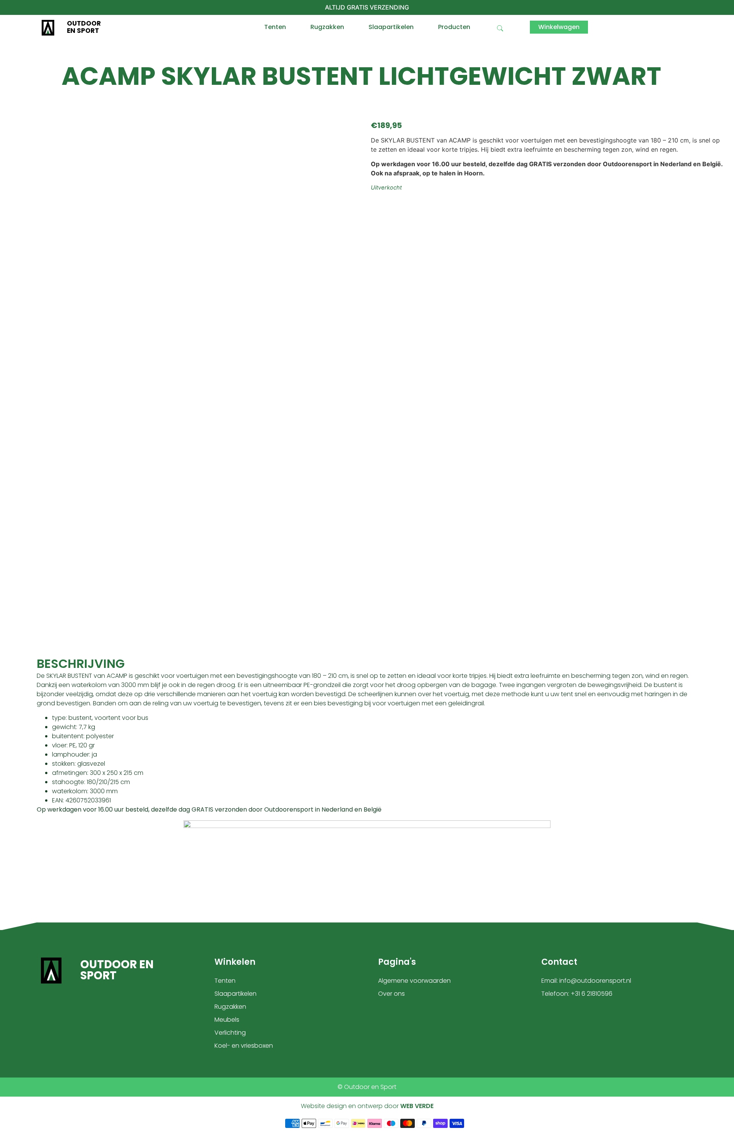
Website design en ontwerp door (367, 1106)
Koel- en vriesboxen (243, 1045)
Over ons (391, 993)
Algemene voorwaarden (414, 980)
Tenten (275, 27)
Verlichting (230, 1032)
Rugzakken (327, 27)
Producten (454, 27)
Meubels (226, 1019)
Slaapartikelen (391, 27)
